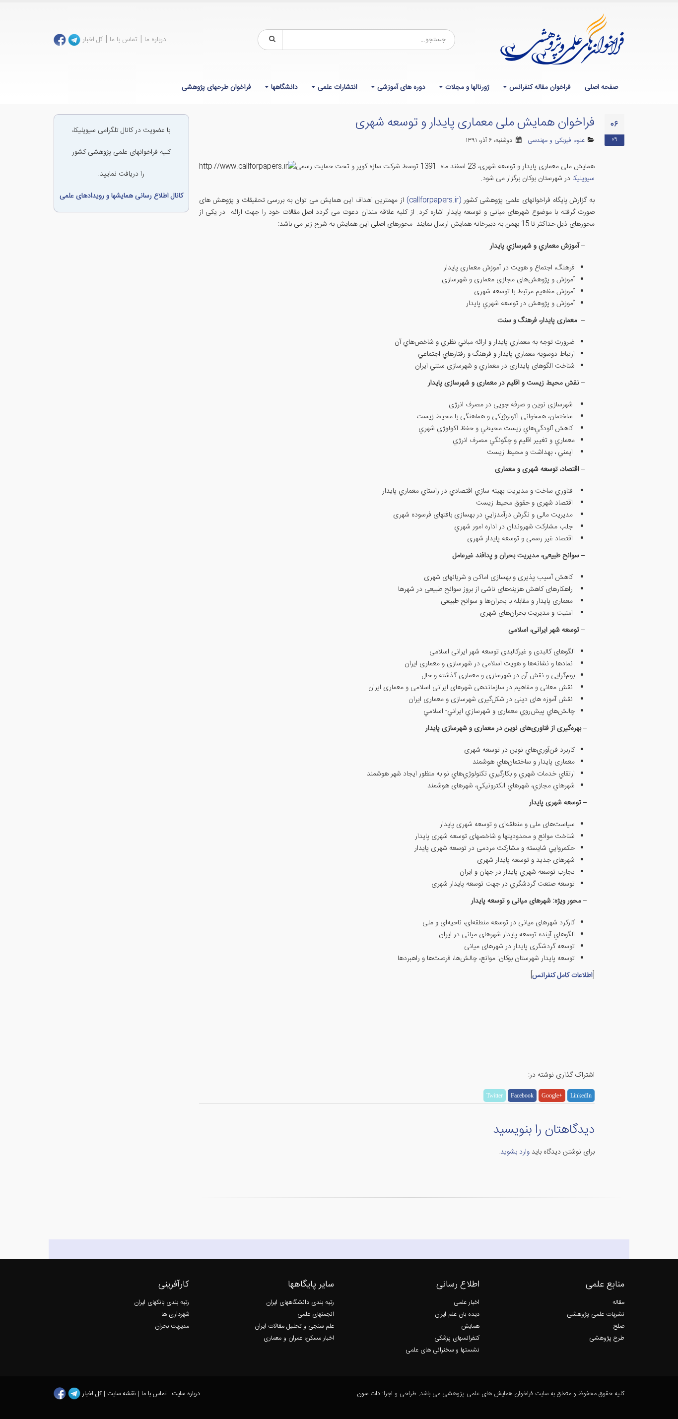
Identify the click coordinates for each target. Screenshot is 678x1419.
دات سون (368, 1394)
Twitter (494, 1095)
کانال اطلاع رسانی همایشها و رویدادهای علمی (121, 196)
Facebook (522, 1095)
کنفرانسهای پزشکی (456, 1338)
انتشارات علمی (337, 87)
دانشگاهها (284, 87)
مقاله (618, 1302)
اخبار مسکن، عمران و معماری (299, 1338)
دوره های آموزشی (401, 87)
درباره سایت (186, 1394)
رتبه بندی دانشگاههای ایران (300, 1302)
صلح (618, 1326)
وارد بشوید (515, 1152)
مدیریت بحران (172, 1326)
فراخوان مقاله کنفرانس (540, 87)
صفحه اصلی (601, 87)
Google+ (552, 1095)
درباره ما (155, 39)
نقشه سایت (122, 1394)
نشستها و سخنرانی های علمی (442, 1350)
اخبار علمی (466, 1302)
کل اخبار (92, 39)
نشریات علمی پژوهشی (595, 1314)
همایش (470, 1326)
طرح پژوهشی (606, 1338)
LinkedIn (581, 1095)
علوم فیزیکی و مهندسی (556, 140)
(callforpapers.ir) (434, 200)
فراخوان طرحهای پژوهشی (216, 87)
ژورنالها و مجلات (467, 87)
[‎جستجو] (270, 40)
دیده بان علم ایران (457, 1314)
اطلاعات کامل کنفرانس (562, 975)
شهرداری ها (175, 1314)
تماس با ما (123, 39)
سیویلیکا (582, 179)
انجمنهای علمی (315, 1314)
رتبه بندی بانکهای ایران (161, 1302)
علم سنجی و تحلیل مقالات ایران (294, 1326)
